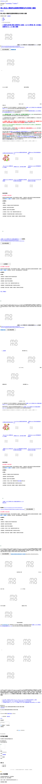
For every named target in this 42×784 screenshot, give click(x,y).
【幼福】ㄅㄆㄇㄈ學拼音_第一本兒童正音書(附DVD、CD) (20, 131)
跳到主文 (2, 10)
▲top (1, 718)
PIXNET (13, 769)
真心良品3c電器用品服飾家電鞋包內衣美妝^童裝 (18, 8)
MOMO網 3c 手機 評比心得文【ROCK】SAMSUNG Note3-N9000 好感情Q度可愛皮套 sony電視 (19, 699)
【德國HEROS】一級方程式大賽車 (19, 166)
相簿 (3, 18)
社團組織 (4, 754)
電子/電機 (20, 480)
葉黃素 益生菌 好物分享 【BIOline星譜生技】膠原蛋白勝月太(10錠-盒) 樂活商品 (16, 701)
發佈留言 (2, 726)
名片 (3, 20)
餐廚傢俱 (30, 110)
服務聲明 (30, 769)
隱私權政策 (26, 769)
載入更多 (2, 720)
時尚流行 (8, 716)
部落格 (3, 19)
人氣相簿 (4, 350)
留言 (11, 713)
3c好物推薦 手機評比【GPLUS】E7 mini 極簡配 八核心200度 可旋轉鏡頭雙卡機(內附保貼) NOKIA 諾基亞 (21, 702)
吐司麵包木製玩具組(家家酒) (8, 153)
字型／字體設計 (3, 291)
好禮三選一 (4, 502)
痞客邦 (8, 713)
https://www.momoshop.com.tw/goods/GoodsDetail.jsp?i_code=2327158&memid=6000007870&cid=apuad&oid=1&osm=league (12, 240)
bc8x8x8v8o (2, 707)
